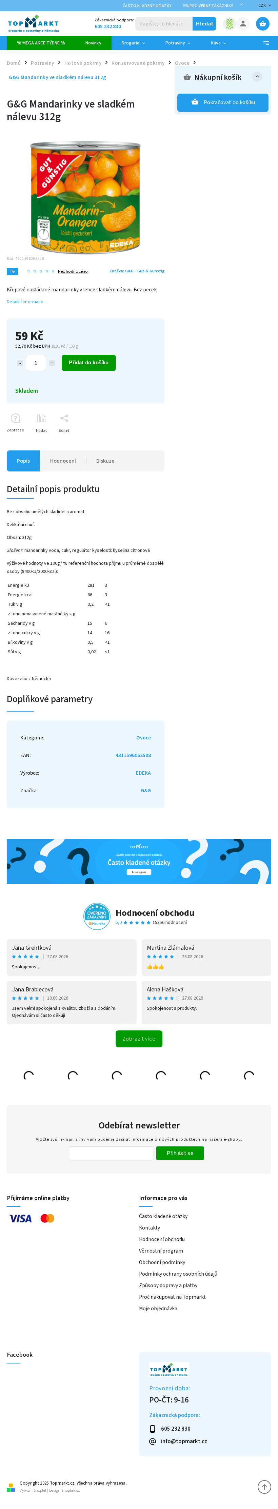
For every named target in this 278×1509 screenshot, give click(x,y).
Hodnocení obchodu (155, 913)
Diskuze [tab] (105, 461)
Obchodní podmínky (162, 1262)
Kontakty (149, 1228)
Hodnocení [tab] (63, 461)
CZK (262, 5)
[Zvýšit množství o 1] (52, 363)
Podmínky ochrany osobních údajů (178, 1274)
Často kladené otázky (147, 6)
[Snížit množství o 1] (20, 363)
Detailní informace (25, 301)
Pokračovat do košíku (229, 102)
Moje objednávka (158, 1308)
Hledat (204, 23)
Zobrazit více (139, 1039)
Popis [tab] (23, 461)
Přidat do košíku (88, 362)
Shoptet (40, 1490)
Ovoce (143, 737)
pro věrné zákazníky (208, 6)
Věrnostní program (161, 1251)
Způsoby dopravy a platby (168, 1285)
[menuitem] (41, 43)
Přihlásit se (180, 1153)
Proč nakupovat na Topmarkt (172, 1297)
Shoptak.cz (70, 1490)
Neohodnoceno (73, 271)
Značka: (136, 271)
